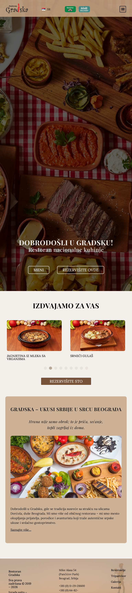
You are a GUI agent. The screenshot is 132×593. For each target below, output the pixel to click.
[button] (123, 9)
